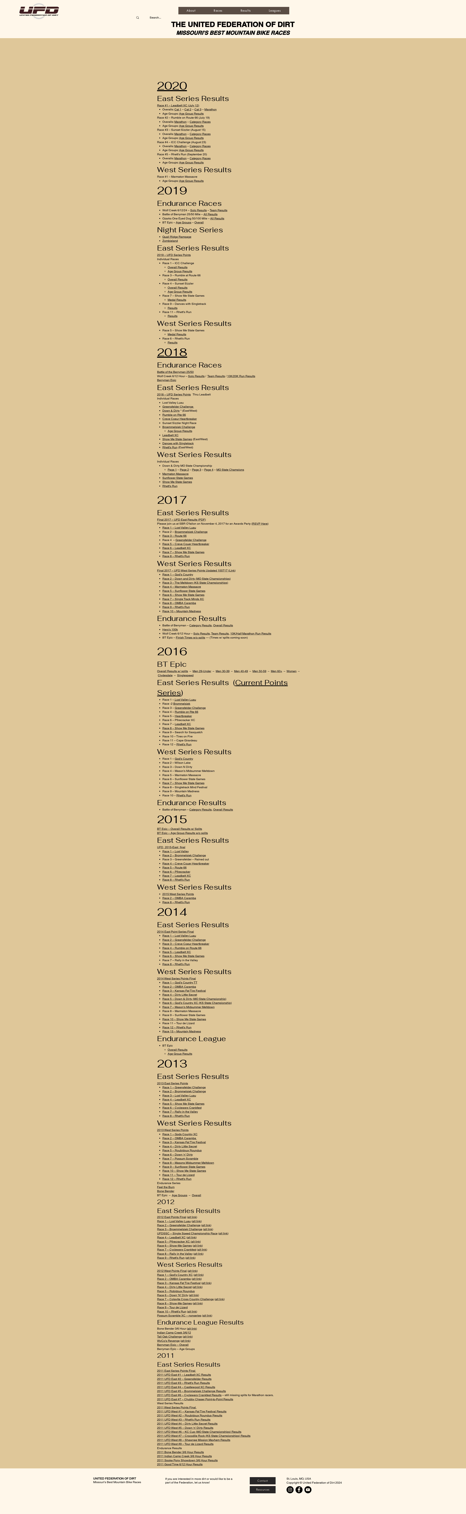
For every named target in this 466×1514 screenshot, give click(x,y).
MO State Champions (230, 469)
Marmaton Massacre (175, 474)
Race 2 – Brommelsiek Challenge (184, 855)
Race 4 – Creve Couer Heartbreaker (185, 863)
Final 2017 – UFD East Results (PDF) (181, 519)
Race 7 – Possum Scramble (180, 1158)
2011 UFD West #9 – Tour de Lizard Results (185, 1444)
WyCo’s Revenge (168, 1341)
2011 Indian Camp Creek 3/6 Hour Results (184, 1456)
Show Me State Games (177, 439)
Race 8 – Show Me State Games (183, 728)
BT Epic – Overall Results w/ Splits (179, 829)
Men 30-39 (223, 671)
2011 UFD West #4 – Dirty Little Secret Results (187, 1423)
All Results (211, 214)
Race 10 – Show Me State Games (184, 1019)
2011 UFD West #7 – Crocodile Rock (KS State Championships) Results (203, 1436)
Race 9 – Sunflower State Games (183, 1166)
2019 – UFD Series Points (174, 255)
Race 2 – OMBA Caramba (179, 898)
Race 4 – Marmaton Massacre (181, 586)
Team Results (218, 210)
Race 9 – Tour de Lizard (172, 1307)
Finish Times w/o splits (190, 637)
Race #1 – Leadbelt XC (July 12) (178, 105)
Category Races (200, 122)
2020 (172, 86)
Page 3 (196, 469)
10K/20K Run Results (241, 376)
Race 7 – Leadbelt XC (176, 875)
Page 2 (184, 469)
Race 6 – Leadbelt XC (176, 548)
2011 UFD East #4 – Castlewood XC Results (186, 1387)
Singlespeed (185, 675)
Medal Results (177, 300)
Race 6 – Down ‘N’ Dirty (172, 1295)
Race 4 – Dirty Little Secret (179, 994)
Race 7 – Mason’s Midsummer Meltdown (188, 1007)
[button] (218, 10)
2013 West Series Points (173, 1130)
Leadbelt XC (170, 435)
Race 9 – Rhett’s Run (176, 607)
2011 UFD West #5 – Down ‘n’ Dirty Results (185, 1428)
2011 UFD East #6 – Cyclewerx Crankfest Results (189, 1395)
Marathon (210, 109)
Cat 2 (187, 109)
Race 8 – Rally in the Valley (175, 1253)
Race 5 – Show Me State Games (183, 1103)
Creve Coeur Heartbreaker (179, 419)
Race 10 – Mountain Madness (181, 611)
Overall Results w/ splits (172, 671)
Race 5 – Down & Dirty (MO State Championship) (194, 999)
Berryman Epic (166, 380)
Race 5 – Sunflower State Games (183, 591)
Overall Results (177, 267)
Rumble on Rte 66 (174, 415)
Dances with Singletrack (178, 443)
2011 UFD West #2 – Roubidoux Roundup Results (189, 1415)
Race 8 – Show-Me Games (174, 1303)
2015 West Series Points (178, 894)
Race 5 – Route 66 (174, 867)
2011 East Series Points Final (176, 1370)
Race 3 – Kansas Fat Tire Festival (184, 990)
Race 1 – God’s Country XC (175, 1275)
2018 (172, 352)
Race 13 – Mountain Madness (181, 1031)
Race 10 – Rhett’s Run (171, 1311)
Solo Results (198, 210)
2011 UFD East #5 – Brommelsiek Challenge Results (191, 1391)
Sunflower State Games (177, 478)
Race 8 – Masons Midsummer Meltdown (188, 1162)
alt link (192, 1217)
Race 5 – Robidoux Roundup (176, 1291)
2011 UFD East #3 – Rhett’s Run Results (183, 1383)
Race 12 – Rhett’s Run (176, 1027)
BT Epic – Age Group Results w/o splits (182, 833)
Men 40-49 (241, 671)
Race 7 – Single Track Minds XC (183, 599)
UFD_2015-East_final (171, 847)
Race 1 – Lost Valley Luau (179, 527)
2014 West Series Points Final (176, 978)
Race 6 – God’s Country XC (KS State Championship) (197, 1003)
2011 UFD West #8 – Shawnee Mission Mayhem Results (193, 1440)
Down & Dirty (171, 410)
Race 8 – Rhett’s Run (176, 556)
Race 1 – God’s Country (177, 574)
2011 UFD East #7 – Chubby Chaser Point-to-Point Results (195, 1399)
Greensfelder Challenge (178, 406)
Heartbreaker (183, 716)
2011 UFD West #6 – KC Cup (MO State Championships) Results (199, 1432)
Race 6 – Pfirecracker (176, 871)
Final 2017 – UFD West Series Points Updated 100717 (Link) (196, 570)
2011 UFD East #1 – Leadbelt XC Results (184, 1374)
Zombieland (170, 241)
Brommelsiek (181, 703)
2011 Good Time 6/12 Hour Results (180, 1464)
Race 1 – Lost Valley (175, 851)
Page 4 (208, 469)
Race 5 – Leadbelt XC (176, 952)
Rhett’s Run (169, 447)
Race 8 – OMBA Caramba (179, 603)
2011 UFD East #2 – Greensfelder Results (184, 1379)
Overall (199, 222)
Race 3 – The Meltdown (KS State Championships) (195, 582)
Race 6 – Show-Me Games (174, 1245)
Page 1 (172, 469)
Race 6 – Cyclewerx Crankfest (182, 1107)
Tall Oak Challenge (169, 1336)
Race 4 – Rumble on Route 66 (182, 948)
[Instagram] (290, 1489)
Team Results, (220, 633)
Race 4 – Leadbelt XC (176, 1099)
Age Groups (183, 222)
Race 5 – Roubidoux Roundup (182, 1150)
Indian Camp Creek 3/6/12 (174, 1332)
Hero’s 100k (170, 629)
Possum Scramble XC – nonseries (179, 1315)
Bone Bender (165, 1191)
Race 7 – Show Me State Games (183, 552)
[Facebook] (299, 1489)
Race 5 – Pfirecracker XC (174, 1241)
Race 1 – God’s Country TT (179, 982)
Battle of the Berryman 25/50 (175, 372)
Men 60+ (276, 671)
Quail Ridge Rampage (176, 237)
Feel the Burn (166, 1187)
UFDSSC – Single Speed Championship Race (187, 1233)
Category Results (200, 625)
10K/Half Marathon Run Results (250, 633)
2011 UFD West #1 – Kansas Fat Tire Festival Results (191, 1411)
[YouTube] (307, 1489)
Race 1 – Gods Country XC (180, 1134)
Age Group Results (191, 113)
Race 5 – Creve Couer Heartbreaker (185, 544)
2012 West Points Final (172, 1271)
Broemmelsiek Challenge (178, 427)
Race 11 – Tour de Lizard (178, 1175)
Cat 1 (177, 109)
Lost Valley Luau (185, 699)
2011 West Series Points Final (177, 1407)
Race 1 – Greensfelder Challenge (184, 1087)
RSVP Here (260, 523)
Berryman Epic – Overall (173, 1345)
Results (172, 308)
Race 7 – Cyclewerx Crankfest (176, 1249)
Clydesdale (165, 675)
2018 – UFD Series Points (174, 394)
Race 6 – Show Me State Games (183, 595)
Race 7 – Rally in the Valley (180, 1111)
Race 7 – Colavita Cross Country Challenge (185, 1299)
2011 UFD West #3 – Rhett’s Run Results (183, 1419)
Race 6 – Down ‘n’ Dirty (177, 1154)
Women (292, 671)
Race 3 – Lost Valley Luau (179, 1095)
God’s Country (184, 758)
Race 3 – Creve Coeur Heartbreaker (185, 944)
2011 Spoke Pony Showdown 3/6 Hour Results (187, 1460)
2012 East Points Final (171, 1217)
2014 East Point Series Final (175, 931)
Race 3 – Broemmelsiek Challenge (179, 1229)
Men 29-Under (202, 671)
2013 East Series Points (172, 1083)
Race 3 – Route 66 (174, 536)
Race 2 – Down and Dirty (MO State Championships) (196, 578)
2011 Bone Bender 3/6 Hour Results (180, 1452)
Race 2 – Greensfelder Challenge (184, 940)
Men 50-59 (259, 671)
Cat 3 (197, 109)
